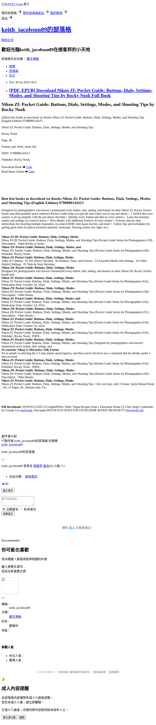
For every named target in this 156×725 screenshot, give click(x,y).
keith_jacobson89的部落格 (36, 29)
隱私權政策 (99, 672)
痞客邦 (37, 466)
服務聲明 (114, 672)
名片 (12, 75)
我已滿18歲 (9, 717)
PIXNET (49, 672)
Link (29, 167)
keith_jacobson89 (12, 444)
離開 (21, 717)
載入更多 (8, 490)
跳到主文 (8, 40)
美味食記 (31, 476)
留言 (46, 466)
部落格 (13, 71)
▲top (5, 483)
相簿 (12, 66)
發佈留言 (8, 513)
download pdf (135, 410)
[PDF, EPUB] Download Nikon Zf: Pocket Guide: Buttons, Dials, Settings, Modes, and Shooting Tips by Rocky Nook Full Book (80, 93)
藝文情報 (33, 58)
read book (26, 410)
